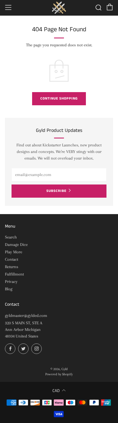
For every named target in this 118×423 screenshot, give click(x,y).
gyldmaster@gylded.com (26, 315)
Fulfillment (14, 274)
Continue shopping (59, 98)
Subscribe (56, 191)
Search (11, 237)
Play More (13, 251)
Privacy (11, 281)
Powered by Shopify (59, 374)
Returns (11, 266)
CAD (56, 391)
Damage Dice (16, 244)
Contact (11, 259)
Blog (8, 288)
